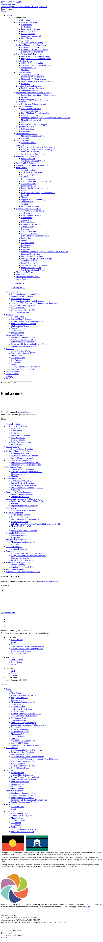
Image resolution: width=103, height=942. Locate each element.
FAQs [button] (13, 642)
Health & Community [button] (24, 106)
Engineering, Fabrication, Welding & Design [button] (34, 93)
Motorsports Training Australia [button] (28, 277)
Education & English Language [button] (28, 86)
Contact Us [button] (15, 673)
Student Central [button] (17, 660)
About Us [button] (10, 349)
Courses (9, 15)
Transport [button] (20, 145)
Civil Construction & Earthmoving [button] (29, 54)
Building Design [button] (22, 40)
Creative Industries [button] (23, 72)
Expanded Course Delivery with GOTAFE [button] (33, 165)
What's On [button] (10, 804)
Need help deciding (19, 287)
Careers (35, 7)
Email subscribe (7, 630)
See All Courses (17, 283)
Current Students (25, 7)
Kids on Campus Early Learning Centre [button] (27, 649)
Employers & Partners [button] (14, 335)
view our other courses (50, 581)
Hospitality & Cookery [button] (25, 127)
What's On (43, 7)
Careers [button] (14, 675)
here (48, 866)
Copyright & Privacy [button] (19, 653)
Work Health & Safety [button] (25, 163)
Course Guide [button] (16, 662)
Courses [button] (14, 644)
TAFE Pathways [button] (22, 279)
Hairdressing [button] (21, 102)
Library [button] (14, 664)
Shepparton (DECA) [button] (24, 272)
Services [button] (9, 314)
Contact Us (17, 2)
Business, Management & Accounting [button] (31, 45)
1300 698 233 (6, 2)
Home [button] (8, 688)
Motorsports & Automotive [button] (26, 133)
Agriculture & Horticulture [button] (26, 22)
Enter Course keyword (10, 414)
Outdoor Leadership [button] (24, 140)
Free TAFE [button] (20, 274)
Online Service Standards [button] (21, 651)
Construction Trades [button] (24, 61)
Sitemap (4, 684)
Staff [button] (13, 671)
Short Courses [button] (21, 168)
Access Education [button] (23, 20)
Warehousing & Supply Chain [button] (28, 156)
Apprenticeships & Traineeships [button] (28, 208)
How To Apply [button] (12, 292)
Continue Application (9, 7)
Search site (5, 382)
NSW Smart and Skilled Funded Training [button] (27, 646)
